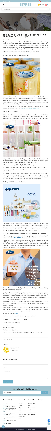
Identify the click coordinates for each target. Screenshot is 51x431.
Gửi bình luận (8, 381)
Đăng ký (44, 392)
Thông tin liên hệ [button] (7, 399)
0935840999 (8, 423)
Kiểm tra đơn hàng (44, 1)
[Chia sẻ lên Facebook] (7, 339)
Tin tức (20, 409)
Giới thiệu (20, 405)
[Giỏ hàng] (46, 5)
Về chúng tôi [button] (22, 399)
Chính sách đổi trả (32, 412)
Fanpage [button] (40, 399)
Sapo (34, 429)
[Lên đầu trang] (47, 426)
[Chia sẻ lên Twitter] (11, 339)
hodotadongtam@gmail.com (9, 413)
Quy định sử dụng (31, 414)
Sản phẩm (21, 407)
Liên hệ (20, 412)
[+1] (9, 339)
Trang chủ (21, 403)
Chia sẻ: (4, 339)
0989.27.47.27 (9, 414)
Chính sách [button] (31, 399)
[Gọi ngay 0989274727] (3, 427)
